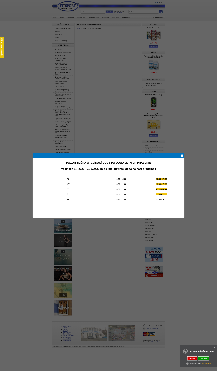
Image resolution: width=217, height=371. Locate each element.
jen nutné (192, 358)
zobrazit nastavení (194, 363)
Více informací (206, 363)
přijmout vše (204, 358)
